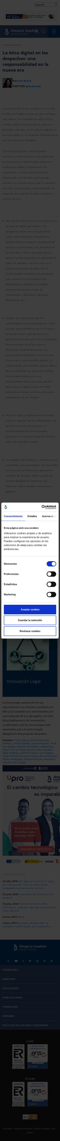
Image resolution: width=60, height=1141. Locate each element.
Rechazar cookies (30, 631)
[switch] (51, 574)
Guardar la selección (30, 620)
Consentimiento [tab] (13, 516)
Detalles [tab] (32, 516)
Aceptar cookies (30, 609)
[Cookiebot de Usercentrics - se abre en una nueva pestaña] (42, 507)
